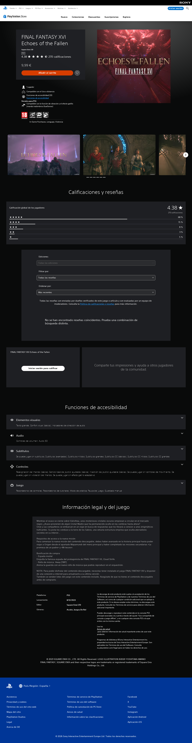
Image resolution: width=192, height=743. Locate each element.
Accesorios (49, 8)
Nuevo (64, 17)
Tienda (12, 8)
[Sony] (185, 4)
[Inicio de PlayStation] (5, 8)
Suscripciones (111, 17)
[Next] (185, 154)
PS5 (20, 8)
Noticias (61, 8)
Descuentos (94, 17)
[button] (38, 98)
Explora (126, 17)
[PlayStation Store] (15, 16)
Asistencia (72, 8)
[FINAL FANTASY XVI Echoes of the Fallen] (44, 155)
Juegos (28, 8)
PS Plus (38, 8)
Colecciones (78, 17)
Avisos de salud (103, 629)
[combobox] (96, 263)
